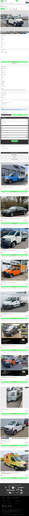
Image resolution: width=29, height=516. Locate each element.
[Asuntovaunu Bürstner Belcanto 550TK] (14, 397)
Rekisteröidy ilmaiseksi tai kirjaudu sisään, (11, 109)
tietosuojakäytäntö (15, 514)
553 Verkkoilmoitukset (3, 113)
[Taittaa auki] (14, 195)
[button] (28, 1)
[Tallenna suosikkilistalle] (27, 6)
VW (1, 40)
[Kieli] (27, 1)
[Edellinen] (1, 22)
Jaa (14, 157)
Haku (27, 2)
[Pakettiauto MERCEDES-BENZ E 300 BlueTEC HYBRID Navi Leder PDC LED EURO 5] (14, 206)
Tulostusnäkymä (15, 154)
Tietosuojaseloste (14, 142)
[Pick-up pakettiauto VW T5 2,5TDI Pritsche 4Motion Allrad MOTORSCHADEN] (14, 365)
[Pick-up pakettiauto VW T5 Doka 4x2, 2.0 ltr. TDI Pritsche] (14, 429)
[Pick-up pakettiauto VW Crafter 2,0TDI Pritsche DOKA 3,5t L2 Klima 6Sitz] (14, 333)
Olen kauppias (4, 138)
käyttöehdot (19, 514)
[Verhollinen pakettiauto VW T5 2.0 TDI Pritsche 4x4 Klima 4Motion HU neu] (14, 270)
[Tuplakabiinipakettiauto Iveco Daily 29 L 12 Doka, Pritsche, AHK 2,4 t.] (14, 302)
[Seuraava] (27, 22)
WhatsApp (20, 114)
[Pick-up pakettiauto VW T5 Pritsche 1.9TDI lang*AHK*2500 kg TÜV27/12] (14, 238)
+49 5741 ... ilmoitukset (5, 148)
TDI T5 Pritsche (3, 42)
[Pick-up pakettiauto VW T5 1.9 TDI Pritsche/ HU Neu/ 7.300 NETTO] (14, 175)
